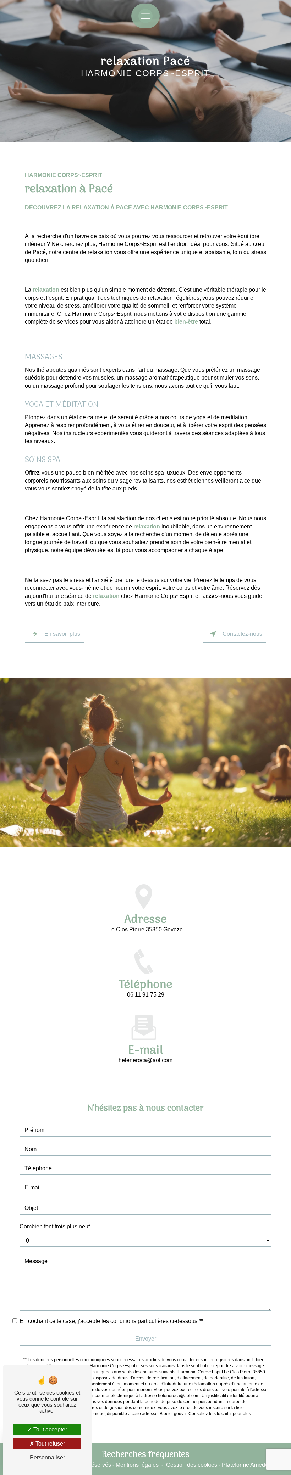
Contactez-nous (242, 634)
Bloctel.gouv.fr (173, 1413)
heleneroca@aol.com (145, 1060)
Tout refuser (49, 1444)
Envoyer (145, 1339)
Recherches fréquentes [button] (146, 1454)
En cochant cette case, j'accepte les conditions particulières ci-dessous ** (111, 1321)
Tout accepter (49, 1429)
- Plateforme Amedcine (246, 1465)
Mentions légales (137, 1465)
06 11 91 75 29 (145, 995)
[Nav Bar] (145, 16)
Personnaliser (47, 1457)
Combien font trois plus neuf (55, 1226)
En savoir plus (62, 634)
